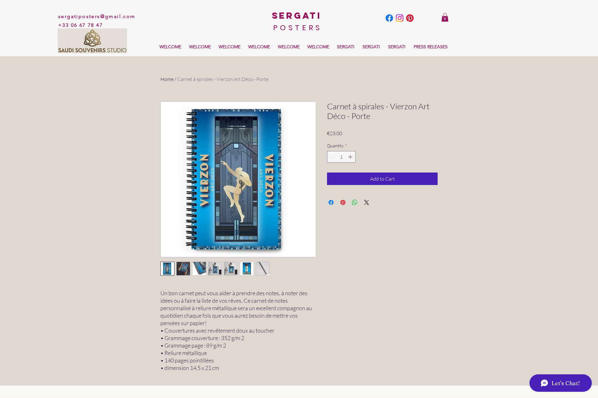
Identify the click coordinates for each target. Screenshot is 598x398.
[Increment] (351, 156)
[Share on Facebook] (331, 202)
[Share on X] (366, 202)
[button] (444, 17)
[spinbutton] (341, 156)
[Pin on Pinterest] (343, 202)
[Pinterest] (410, 18)
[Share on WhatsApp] (354, 202)
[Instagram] (400, 18)
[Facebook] (389, 18)
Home (166, 79)
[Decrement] (332, 156)
